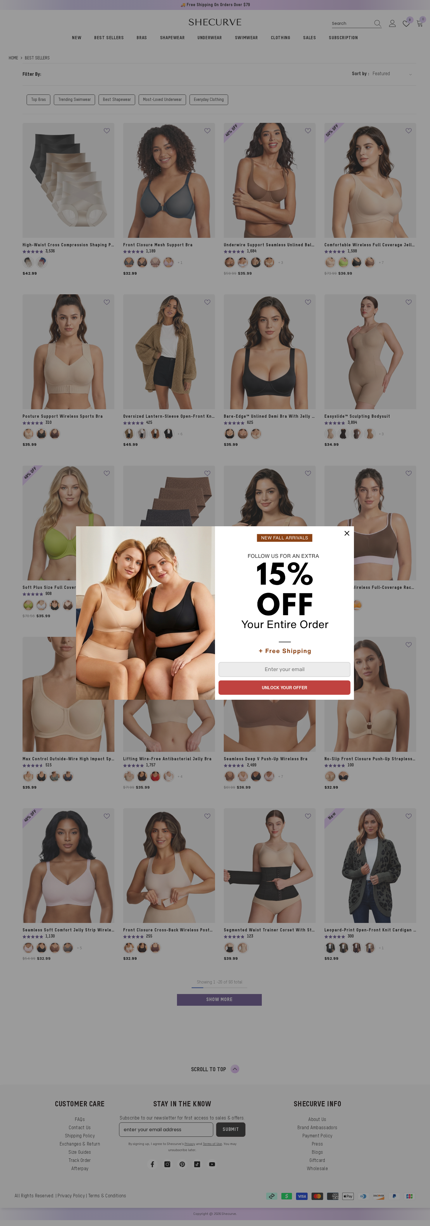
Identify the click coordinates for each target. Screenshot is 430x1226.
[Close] (347, 533)
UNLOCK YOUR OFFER (284, 687)
